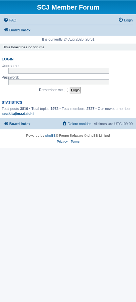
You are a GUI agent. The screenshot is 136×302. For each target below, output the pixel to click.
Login (8, 59)
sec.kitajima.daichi (18, 114)
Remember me (51, 90)
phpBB (50, 135)
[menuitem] (10, 20)
